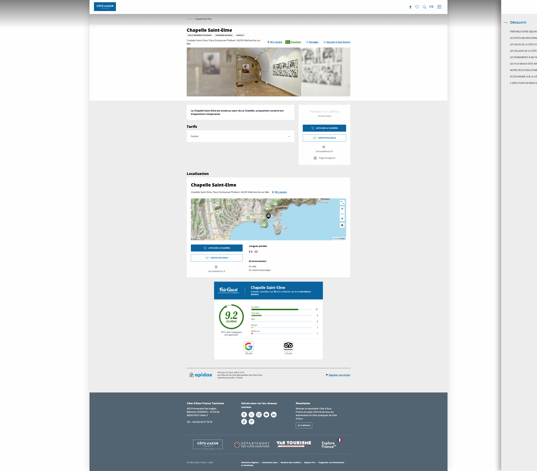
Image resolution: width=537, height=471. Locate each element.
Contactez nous (269, 462)
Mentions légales (250, 462)
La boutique (247, 465)
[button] (424, 7)
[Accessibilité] (410, 7)
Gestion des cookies (291, 462)
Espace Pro (309, 462)
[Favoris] (417, 7)
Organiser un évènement (331, 462)
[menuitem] (105, 6)
